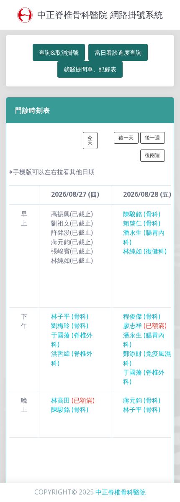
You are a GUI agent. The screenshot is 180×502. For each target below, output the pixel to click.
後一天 (126, 137)
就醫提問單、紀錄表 (90, 69)
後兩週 (152, 155)
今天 (90, 140)
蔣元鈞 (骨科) (141, 400)
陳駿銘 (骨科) (141, 214)
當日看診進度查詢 (118, 52)
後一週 (152, 137)
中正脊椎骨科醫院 (120, 492)
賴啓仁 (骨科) (141, 223)
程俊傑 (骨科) (141, 316)
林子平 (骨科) (69, 316)
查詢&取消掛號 (59, 52)
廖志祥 (145, 325)
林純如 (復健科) (145, 251)
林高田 (73, 400)
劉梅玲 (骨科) (69, 325)
